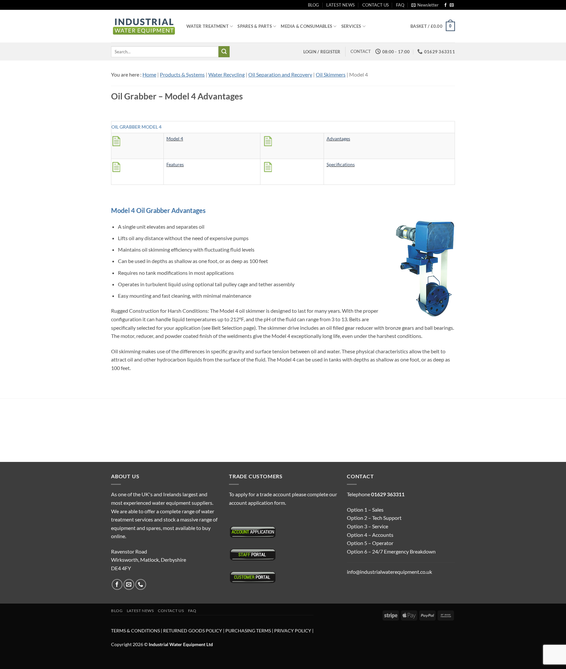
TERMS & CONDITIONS (135, 630)
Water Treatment (207, 26)
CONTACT (360, 51)
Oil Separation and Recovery (280, 74)
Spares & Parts (254, 26)
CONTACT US (375, 5)
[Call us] (140, 584)
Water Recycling (226, 74)
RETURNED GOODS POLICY (192, 630)
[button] (425, 5)
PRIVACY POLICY (292, 630)
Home (149, 74)
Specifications (341, 164)
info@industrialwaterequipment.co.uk (389, 572)
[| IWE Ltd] (144, 26)
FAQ (400, 5)
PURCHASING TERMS (248, 630)
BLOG (313, 5)
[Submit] (224, 51)
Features (175, 164)
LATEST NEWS (340, 5)
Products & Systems (182, 74)
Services (351, 26)
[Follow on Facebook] (445, 5)
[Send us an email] (452, 5)
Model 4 (174, 138)
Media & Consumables (306, 26)
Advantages (338, 138)
